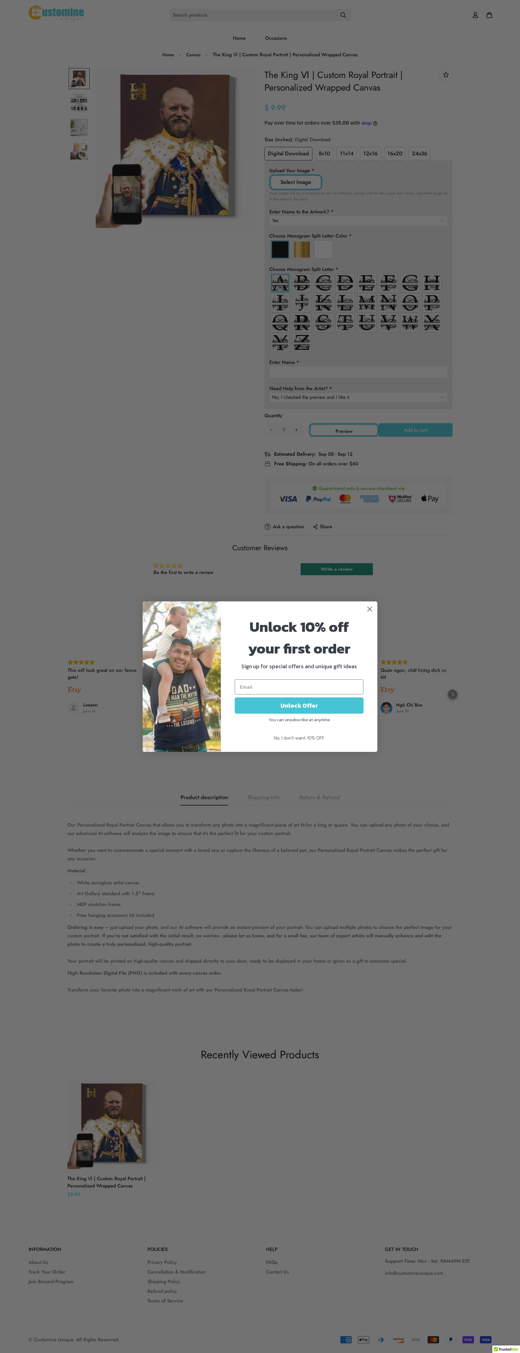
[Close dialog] (369, 609)
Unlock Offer (299, 705)
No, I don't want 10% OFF (299, 737)
